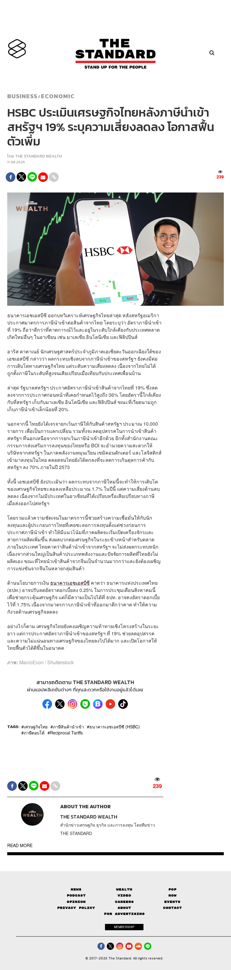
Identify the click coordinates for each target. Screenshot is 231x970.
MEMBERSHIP (124, 927)
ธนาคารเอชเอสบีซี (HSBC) (114, 727)
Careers (124, 901)
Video (124, 895)
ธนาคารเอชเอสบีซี (70, 582)
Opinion (76, 901)
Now (172, 895)
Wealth (124, 889)
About (124, 907)
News (76, 889)
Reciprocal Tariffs (66, 733)
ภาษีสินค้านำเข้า (68, 727)
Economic (58, 96)
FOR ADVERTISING (124, 913)
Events (172, 901)
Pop (172, 889)
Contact (172, 907)
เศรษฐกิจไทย (36, 727)
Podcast (76, 895)
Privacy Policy (76, 907)
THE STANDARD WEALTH (38, 156)
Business (22, 96)
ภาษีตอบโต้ (34, 733)
